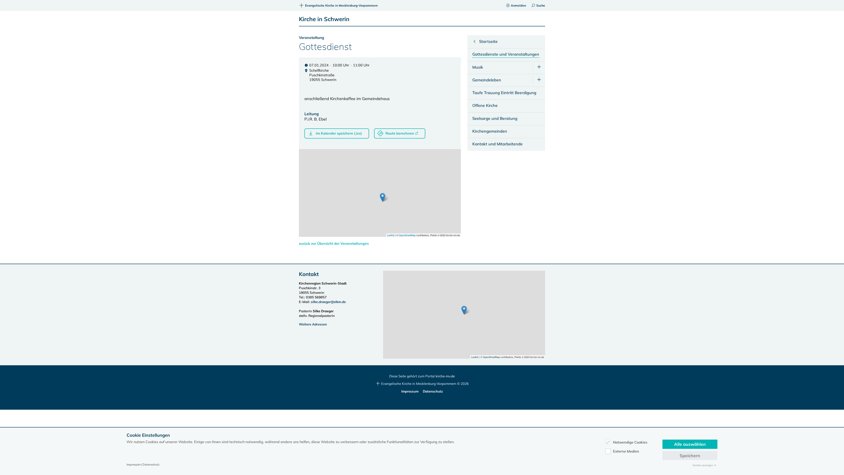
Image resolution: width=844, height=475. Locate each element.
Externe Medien (626, 451)
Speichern (690, 455)
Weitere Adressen (313, 324)
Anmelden (518, 5)
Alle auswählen (690, 444)
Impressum (409, 391)
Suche (540, 5)
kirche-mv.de (445, 376)
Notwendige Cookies (630, 442)
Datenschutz (433, 391)
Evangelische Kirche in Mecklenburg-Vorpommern (341, 5)
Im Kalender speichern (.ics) (339, 133)
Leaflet (390, 235)
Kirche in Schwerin (324, 19)
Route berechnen (400, 133)
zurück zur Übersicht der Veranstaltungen (334, 243)
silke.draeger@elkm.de (328, 302)
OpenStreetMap (407, 235)
